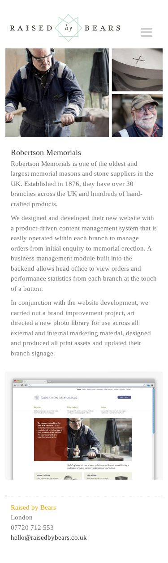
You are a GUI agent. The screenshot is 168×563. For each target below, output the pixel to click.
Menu (147, 32)
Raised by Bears (65, 28)
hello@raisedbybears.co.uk (49, 537)
